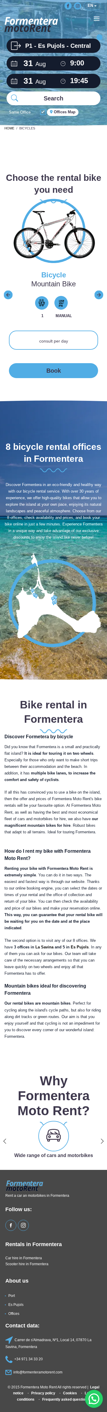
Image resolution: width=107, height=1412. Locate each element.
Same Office (20, 112)
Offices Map (64, 112)
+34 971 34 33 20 (28, 1359)
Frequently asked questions (65, 1399)
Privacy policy (43, 1393)
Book (53, 370)
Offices (13, 1313)
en (91, 5)
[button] (94, 1399)
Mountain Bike (53, 283)
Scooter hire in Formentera (26, 1264)
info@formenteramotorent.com (37, 1372)
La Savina (44, 947)
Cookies (70, 1393)
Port (11, 1295)
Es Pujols (80, 947)
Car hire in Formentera (23, 1258)
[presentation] (8, 294)
